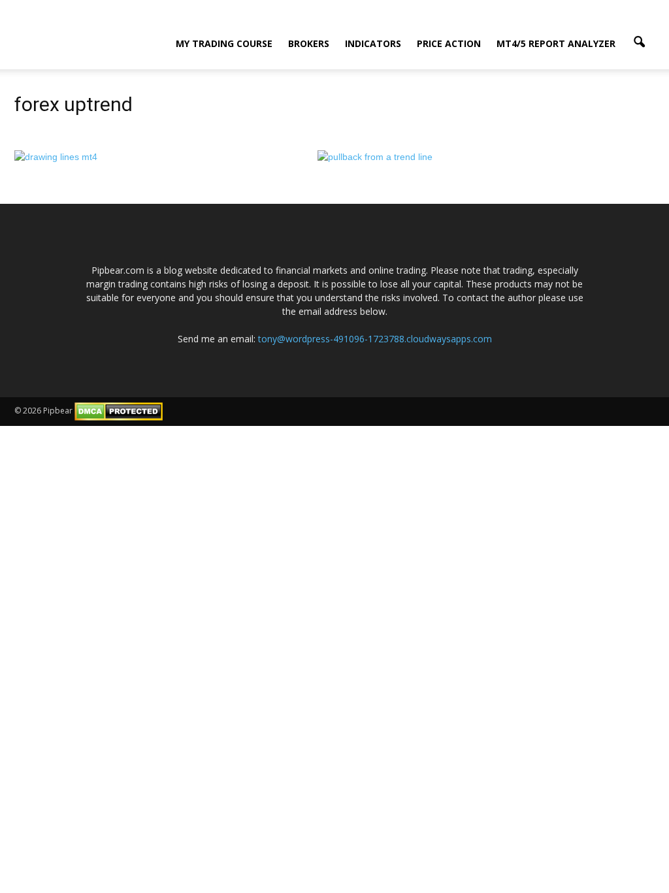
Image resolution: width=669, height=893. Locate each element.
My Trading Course (224, 43)
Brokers (308, 43)
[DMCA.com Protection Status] (118, 410)
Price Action (449, 43)
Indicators (373, 43)
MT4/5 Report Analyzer (556, 43)
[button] (639, 42)
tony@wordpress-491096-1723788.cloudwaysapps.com (375, 339)
